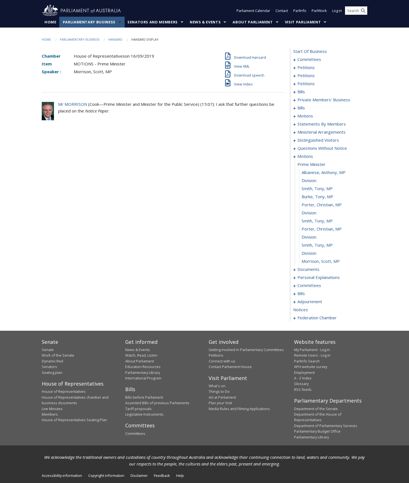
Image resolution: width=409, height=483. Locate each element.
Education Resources (143, 366)
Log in (337, 10)
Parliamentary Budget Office (317, 431)
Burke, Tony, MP (317, 196)
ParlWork (319, 10)
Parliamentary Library (142, 372)
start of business (310, 51)
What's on (217, 385)
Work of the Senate (58, 355)
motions (305, 116)
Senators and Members (152, 21)
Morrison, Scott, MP (321, 261)
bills (301, 91)
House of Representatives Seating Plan (74, 419)
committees (309, 59)
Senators (49, 366)
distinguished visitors (318, 140)
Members (50, 414)
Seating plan (52, 372)
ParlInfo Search (307, 361)
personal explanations (318, 277)
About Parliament (253, 21)
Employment (304, 372)
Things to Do (219, 391)
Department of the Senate (316, 408)
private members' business (323, 99)
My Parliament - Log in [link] (312, 349)
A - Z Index (303, 378)
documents (308, 269)
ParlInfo (299, 10)
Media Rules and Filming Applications (239, 408)
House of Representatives (64, 391)
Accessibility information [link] (62, 475)
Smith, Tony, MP (317, 188)
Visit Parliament (303, 21)
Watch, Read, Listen (141, 355)
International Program (143, 378)
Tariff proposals (138, 408)
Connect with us (222, 361)
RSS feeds (303, 389)
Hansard (115, 39)
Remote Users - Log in (312, 355)
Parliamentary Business (89, 21)
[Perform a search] (363, 10)
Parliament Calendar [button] (253, 10)
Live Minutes (52, 408)
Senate (48, 349)
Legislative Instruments (144, 414)
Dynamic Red (52, 361)
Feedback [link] (162, 475)
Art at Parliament (222, 397)
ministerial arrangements (321, 132)
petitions (306, 67)
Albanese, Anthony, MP (324, 172)
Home (50, 21)
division (309, 180)
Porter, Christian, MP (322, 204)
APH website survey (310, 366)
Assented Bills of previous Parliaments (157, 402)
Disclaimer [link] (139, 475)
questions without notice (322, 148)
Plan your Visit (220, 402)
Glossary (301, 383)
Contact (281, 10)
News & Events (205, 21)
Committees (135, 433)
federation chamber (317, 317)
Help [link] (180, 475)
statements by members (321, 124)
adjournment (309, 301)
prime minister (311, 164)
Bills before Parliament (144, 397)
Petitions (216, 355)
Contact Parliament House (230, 366)
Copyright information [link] (106, 475)
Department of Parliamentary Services (325, 425)
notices (300, 309)
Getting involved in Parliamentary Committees (246, 349)
